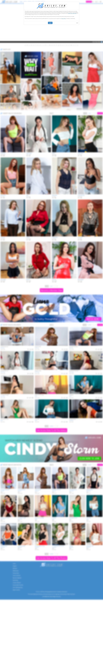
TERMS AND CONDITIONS (72, 13)
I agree (50, 23)
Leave (77, 22)
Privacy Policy (63, 18)
